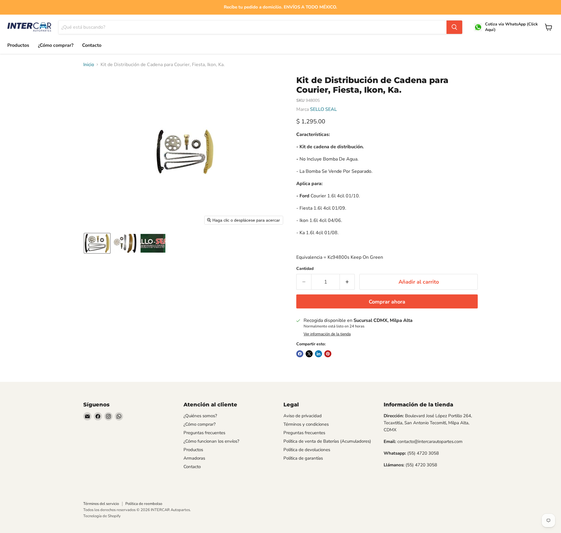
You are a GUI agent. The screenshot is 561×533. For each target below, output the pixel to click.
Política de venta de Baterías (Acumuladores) (327, 441)
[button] (97, 243)
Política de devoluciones (306, 450)
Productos (18, 45)
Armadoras (194, 458)
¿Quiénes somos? (200, 416)
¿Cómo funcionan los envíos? (211, 441)
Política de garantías (303, 458)
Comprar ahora (387, 301)
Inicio (88, 64)
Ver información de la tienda (327, 334)
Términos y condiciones (306, 424)
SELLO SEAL (323, 109)
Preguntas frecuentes (204, 433)
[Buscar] (454, 27)
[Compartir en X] (309, 353)
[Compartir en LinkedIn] (318, 353)
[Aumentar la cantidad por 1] (347, 282)
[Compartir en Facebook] (299, 353)
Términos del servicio (101, 503)
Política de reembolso (143, 503)
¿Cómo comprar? (55, 45)
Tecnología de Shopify (102, 516)
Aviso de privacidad (302, 416)
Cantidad (305, 268)
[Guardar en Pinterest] (327, 353)
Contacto (91, 45)
